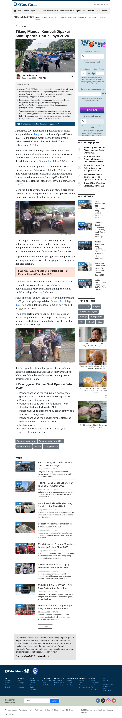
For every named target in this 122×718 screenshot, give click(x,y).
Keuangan (21, 683)
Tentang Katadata (11, 710)
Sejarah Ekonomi (48, 680)
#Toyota (96, 307)
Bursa (19, 685)
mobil (19, 585)
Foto (92, 687)
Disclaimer (70, 710)
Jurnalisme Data (65, 11)
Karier (31, 710)
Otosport (92, 17)
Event (105, 688)
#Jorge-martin (96, 317)
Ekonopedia (41, 11)
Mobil (44, 17)
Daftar (54, 701)
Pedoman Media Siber (43, 710)
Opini (81, 683)
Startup (32, 685)
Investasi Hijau (59, 685)
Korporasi (21, 687)
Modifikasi (72, 17)
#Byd (100, 322)
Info (104, 678)
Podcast (104, 11)
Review (63, 17)
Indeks (45, 626)
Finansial (26, 11)
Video (97, 11)
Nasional (8, 680)
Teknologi (33, 689)
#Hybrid (90, 322)
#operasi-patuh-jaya (26, 441)
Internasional (9, 685)
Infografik (70, 680)
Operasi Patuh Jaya (49, 161)
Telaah (81, 680)
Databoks (106, 686)
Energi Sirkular (59, 683)
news (23, 26)
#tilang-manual (51, 446)
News (38, 17)
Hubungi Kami (43, 656)
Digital (33, 11)
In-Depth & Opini (79, 11)
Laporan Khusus (84, 687)
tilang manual (40, 157)
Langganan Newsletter (10, 701)
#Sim (81, 322)
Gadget (32, 687)
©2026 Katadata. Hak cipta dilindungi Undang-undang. (97, 711)
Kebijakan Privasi (58, 710)
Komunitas (82, 17)
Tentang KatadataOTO (25, 656)
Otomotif (90, 11)
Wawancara (83, 685)
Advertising (23, 710)
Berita (19, 11)
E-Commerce (34, 680)
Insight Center (108, 684)
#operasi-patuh (24, 446)
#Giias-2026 (84, 307)
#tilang (38, 446)
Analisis (69, 683)
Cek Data (70, 685)
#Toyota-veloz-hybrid (88, 312)
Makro (20, 680)
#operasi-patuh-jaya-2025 (51, 441)
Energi (7, 687)
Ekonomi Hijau (52, 11)
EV (56, 17)
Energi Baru (58, 680)
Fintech (32, 683)
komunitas (21, 544)
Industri (7, 683)
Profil (44, 683)
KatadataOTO (108, 691)
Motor (51, 17)
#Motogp (83, 317)
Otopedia (102, 17)
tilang (35, 134)
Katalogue (94, 685)
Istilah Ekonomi (47, 685)
